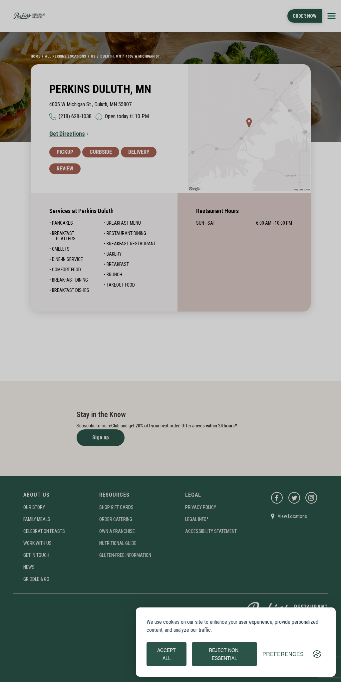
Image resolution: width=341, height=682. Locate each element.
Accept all (166, 654)
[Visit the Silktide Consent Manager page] (317, 654)
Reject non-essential (224, 654)
